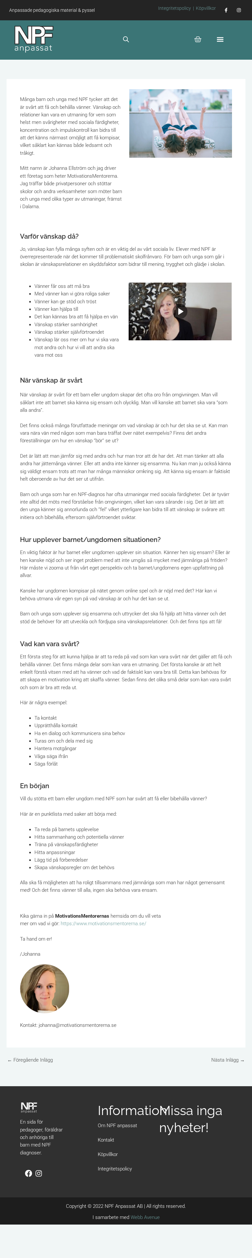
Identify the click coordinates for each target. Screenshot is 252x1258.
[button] (220, 39)
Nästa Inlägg (228, 1060)
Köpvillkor (206, 8)
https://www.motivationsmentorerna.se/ (103, 924)
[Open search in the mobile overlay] (126, 39)
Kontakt (106, 1140)
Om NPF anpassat (117, 1125)
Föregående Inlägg (30, 1060)
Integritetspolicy (174, 8)
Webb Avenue (145, 1217)
